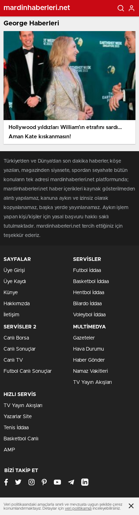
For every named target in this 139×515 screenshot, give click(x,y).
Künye (11, 292)
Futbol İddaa (87, 270)
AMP (9, 449)
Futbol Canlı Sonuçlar (28, 371)
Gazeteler (84, 338)
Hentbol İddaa (88, 292)
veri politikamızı (78, 508)
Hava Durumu (88, 349)
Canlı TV (13, 360)
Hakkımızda (17, 303)
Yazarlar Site (18, 416)
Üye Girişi (14, 270)
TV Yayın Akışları (92, 382)
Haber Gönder (89, 360)
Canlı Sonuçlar (20, 349)
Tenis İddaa (16, 427)
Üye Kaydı (15, 281)
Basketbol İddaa (91, 281)
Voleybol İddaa (89, 314)
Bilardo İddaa (87, 303)
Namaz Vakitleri (90, 371)
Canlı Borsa (16, 338)
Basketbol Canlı (21, 438)
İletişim (11, 314)
